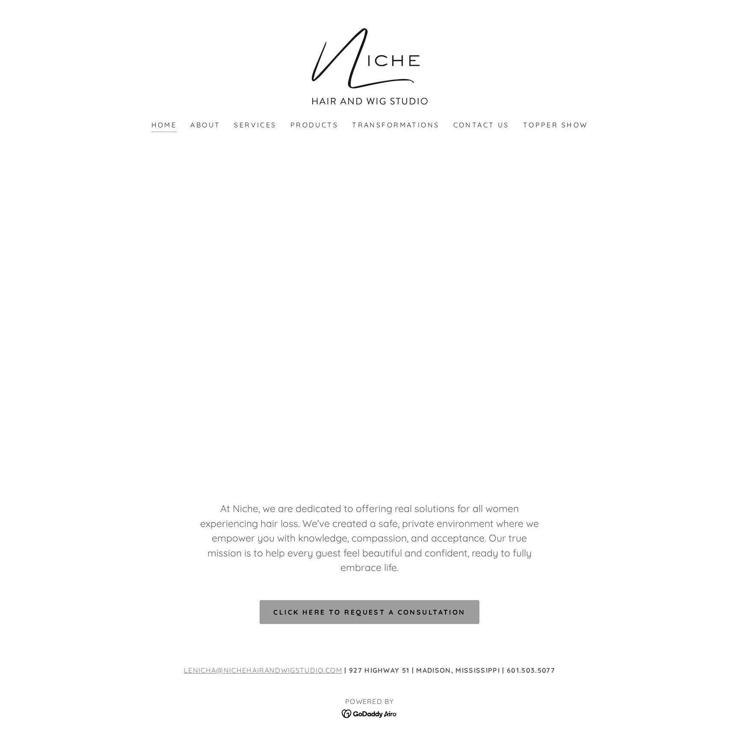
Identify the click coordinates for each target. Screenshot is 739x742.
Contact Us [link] (481, 125)
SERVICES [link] (255, 125)
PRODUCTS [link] (314, 125)
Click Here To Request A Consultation (369, 612)
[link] (369, 66)
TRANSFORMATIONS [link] (395, 125)
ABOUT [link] (205, 125)
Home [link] (164, 125)
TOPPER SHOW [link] (555, 125)
